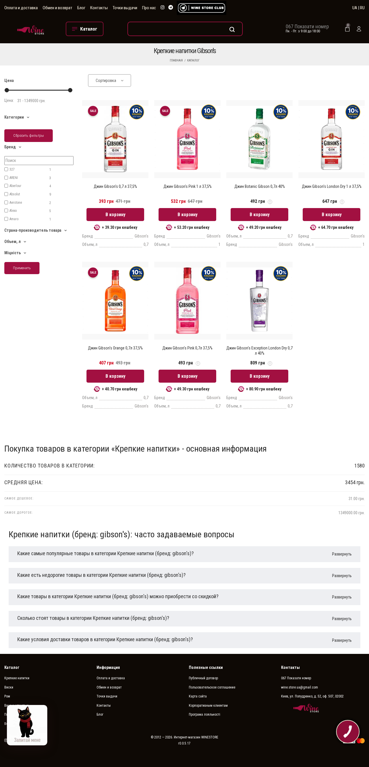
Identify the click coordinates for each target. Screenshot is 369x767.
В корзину (115, 214)
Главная (176, 60)
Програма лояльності (204, 714)
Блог (81, 7)
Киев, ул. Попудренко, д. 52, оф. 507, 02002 (312, 696)
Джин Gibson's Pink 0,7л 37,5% (187, 348)
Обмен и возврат (57, 7)
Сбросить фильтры (28, 135)
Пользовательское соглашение (212, 687)
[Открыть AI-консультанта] (27, 725)
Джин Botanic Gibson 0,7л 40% (259, 186)
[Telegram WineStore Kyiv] (201, 8)
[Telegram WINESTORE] (170, 8)
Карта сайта (198, 696)
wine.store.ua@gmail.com (299, 687)
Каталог (193, 60)
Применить (22, 268)
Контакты (99, 7)
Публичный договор (203, 678)
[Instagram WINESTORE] (163, 8)
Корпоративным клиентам (208, 706)
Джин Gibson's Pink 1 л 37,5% (187, 186)
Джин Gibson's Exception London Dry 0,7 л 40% (259, 351)
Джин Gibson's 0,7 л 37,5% (115, 186)
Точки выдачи (125, 7)
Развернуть (342, 554)
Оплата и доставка (21, 7)
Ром (7, 696)
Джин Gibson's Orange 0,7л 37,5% (115, 348)
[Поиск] (185, 29)
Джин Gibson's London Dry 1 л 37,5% (332, 186)
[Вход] (359, 29)
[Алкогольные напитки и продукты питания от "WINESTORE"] (30, 29)
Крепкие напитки (16, 678)
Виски (8, 687)
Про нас (149, 7)
